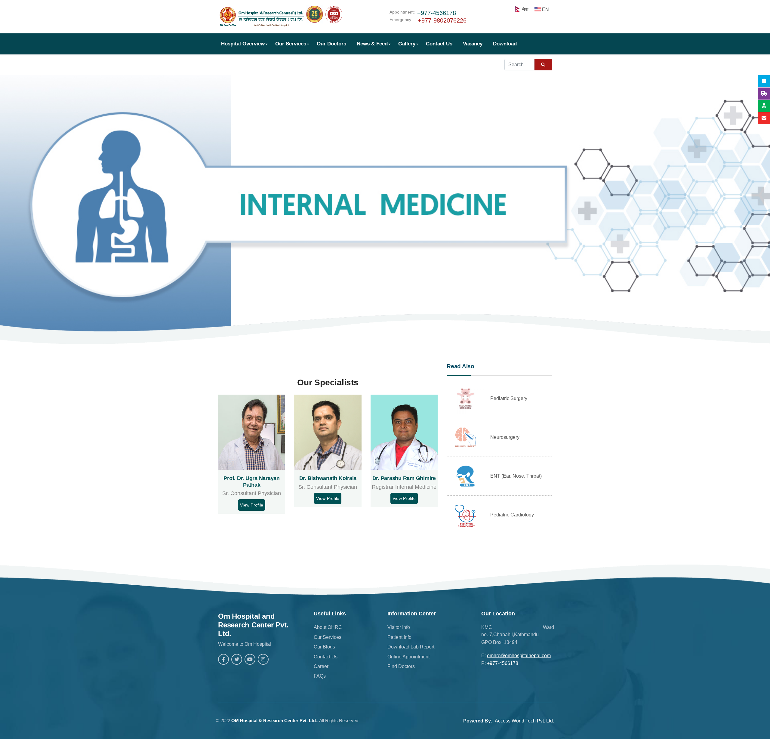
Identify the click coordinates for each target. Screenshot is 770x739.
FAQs (320, 676)
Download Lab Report (410, 646)
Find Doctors (401, 666)
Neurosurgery (504, 437)
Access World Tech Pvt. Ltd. (524, 720)
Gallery (406, 44)
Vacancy (472, 44)
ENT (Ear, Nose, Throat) (516, 476)
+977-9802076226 (442, 20)
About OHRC (328, 627)
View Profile (251, 505)
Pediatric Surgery (508, 398)
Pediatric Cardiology (512, 514)
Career (321, 666)
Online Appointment (408, 656)
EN (545, 9)
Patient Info (399, 637)
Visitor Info (398, 627)
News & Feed (372, 44)
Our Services (290, 44)
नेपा (525, 9)
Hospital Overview (243, 44)
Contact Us (439, 44)
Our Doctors (331, 44)
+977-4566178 (436, 13)
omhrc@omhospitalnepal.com (519, 655)
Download (505, 44)
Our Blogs (324, 646)
